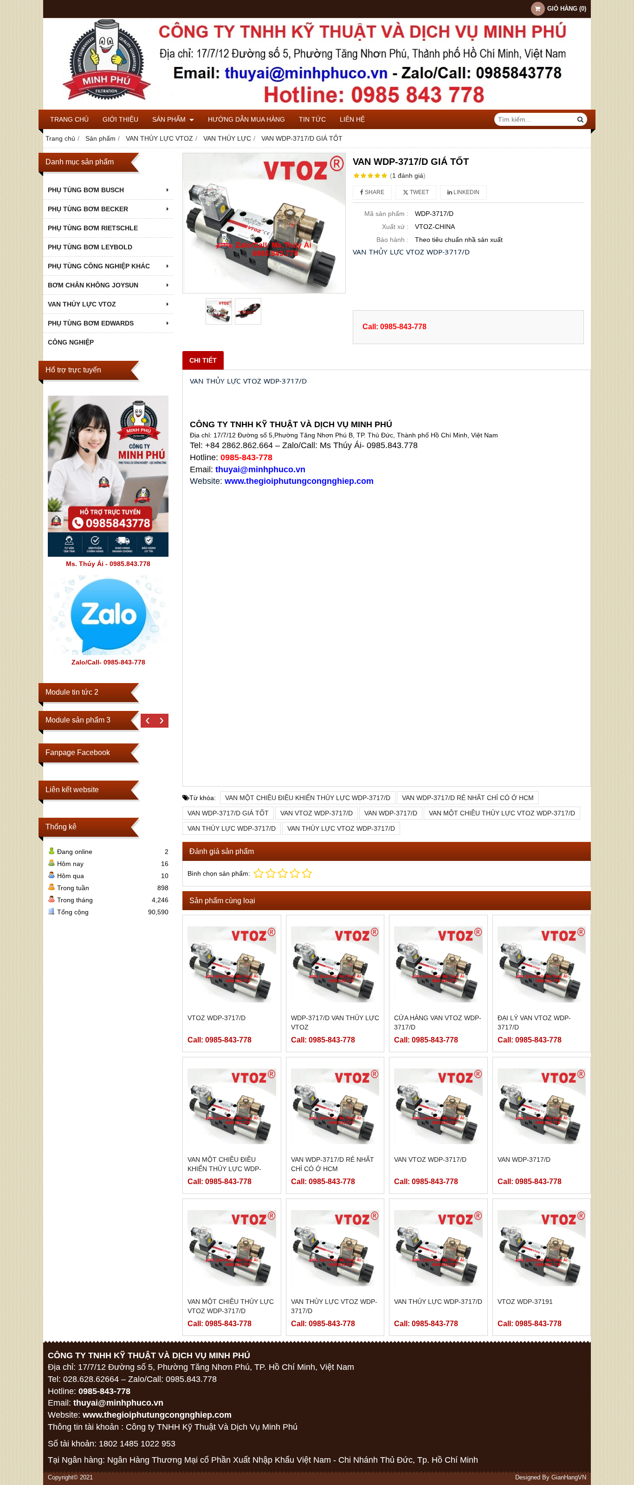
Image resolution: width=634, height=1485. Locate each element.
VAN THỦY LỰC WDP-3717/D (232, 828)
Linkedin (465, 192)
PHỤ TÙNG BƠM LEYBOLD (90, 247)
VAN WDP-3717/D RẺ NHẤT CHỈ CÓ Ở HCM (468, 797)
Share (373, 192)
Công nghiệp (71, 342)
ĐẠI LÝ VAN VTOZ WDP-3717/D (534, 1022)
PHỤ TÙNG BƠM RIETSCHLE (93, 228)
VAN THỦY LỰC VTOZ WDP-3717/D (341, 828)
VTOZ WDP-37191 (525, 1301)
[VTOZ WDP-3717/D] (232, 964)
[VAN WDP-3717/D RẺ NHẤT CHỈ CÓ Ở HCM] (335, 1106)
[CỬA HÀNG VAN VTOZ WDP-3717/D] (438, 964)
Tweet (418, 192)
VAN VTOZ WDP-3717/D (316, 813)
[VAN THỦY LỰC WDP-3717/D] (438, 1248)
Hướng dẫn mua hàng (246, 119)
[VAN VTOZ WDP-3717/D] (438, 1106)
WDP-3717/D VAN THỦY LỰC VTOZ (335, 1022)
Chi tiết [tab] (203, 360)
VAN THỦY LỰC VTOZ (82, 304)
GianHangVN (568, 1477)
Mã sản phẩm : (386, 213)
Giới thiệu (120, 119)
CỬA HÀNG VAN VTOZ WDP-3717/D (437, 1022)
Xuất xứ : (395, 226)
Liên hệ (352, 119)
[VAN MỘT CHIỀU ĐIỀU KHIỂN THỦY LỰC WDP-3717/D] (232, 1106)
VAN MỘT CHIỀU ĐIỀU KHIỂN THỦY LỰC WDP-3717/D (307, 797)
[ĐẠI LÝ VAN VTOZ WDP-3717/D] (542, 964)
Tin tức (312, 119)
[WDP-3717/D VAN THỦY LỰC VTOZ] (335, 964)
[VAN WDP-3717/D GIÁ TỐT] (264, 223)
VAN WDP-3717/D (390, 813)
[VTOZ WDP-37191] (542, 1248)
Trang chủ (69, 119)
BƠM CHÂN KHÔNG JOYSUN (93, 285)
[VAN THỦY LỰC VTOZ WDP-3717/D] (335, 1248)
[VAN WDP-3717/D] (542, 1106)
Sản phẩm (170, 119)
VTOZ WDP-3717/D (217, 1018)
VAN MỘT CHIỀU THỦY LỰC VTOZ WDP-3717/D (502, 813)
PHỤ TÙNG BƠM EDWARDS (91, 323)
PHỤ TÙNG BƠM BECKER (88, 209)
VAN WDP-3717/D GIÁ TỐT (228, 813)
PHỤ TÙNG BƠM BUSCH (86, 190)
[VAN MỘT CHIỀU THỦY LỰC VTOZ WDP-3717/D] (232, 1248)
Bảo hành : (392, 239)
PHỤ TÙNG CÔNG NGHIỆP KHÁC (99, 266)
